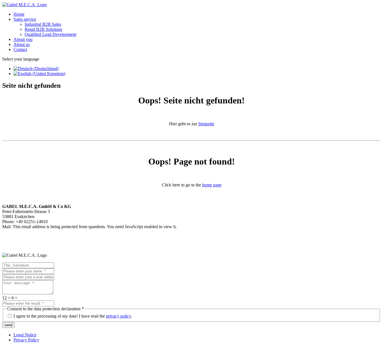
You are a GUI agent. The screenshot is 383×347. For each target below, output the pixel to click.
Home (18, 14)
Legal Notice (24, 334)
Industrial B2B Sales (43, 24)
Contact (20, 49)
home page (212, 184)
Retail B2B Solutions (43, 29)
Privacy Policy (26, 339)
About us (21, 44)
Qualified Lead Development (50, 34)
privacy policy (118, 316)
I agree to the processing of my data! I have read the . (72, 316)
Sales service (24, 19)
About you (23, 39)
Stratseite (206, 123)
